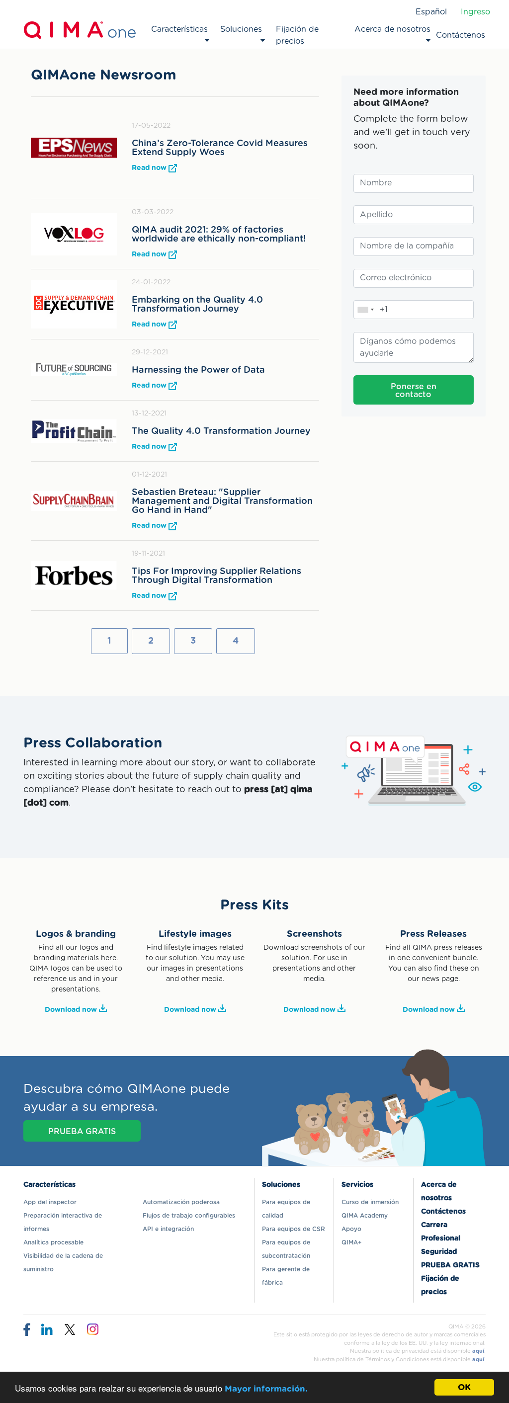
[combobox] (365, 310)
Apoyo (351, 1229)
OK (464, 1387)
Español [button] (431, 12)
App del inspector (50, 1202)
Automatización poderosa (181, 1202)
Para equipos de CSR (293, 1229)
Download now (72, 1009)
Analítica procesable (53, 1242)
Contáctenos (460, 35)
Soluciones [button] (241, 29)
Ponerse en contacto (413, 391)
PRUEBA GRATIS (82, 1132)
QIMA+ (351, 1242)
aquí (478, 1351)
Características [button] (179, 29)
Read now (150, 168)
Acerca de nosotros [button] (392, 29)
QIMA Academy (364, 1216)
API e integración (168, 1229)
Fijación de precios (297, 35)
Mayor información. (266, 1389)
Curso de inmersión (370, 1202)
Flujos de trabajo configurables (189, 1216)
